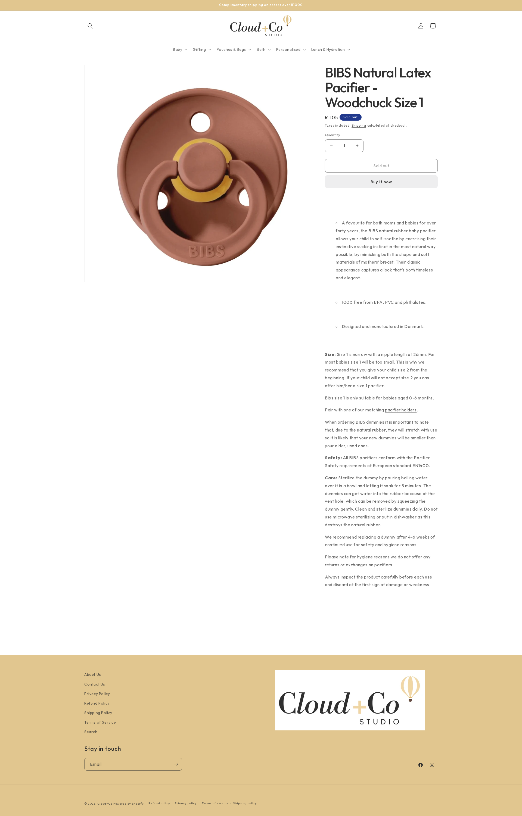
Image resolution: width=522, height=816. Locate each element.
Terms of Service (100, 722)
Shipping (359, 125)
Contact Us (94, 684)
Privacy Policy (97, 693)
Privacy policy (186, 803)
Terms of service (215, 803)
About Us (92, 674)
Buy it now (381, 181)
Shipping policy (245, 803)
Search (91, 731)
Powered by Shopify (128, 803)
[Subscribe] (176, 764)
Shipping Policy (98, 712)
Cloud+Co (105, 803)
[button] (90, 26)
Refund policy (159, 803)
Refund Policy (97, 703)
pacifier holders (401, 409)
